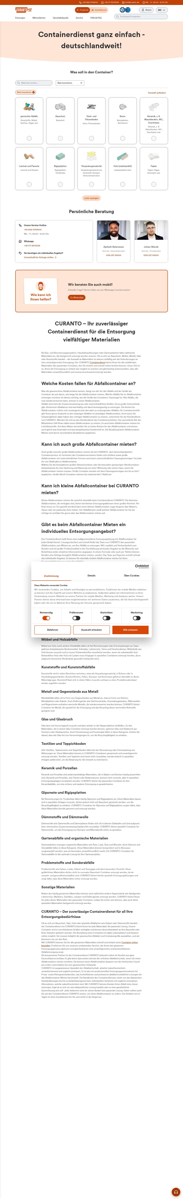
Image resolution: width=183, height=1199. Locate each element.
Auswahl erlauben (91, 630)
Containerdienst (97, 362)
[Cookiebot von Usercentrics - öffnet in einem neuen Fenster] (137, 567)
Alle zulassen (130, 630)
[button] (162, 10)
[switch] (76, 618)
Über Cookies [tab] (131, 575)
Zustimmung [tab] (51, 576)
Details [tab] (92, 575)
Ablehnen (52, 630)
